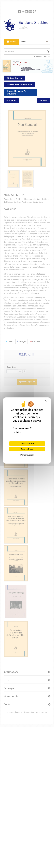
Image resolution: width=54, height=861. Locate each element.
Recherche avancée (42, 57)
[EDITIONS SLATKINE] (27, 23)
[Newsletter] (30, 10)
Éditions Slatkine (14, 78)
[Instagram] (23, 10)
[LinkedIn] (26, 10)
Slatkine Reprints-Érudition (19, 84)
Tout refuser (27, 449)
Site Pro (43, 100)
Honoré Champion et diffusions (16, 92)
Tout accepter (27, 443)
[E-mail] (34, 10)
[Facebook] (19, 10)
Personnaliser (27, 455)
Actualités (11, 100)
